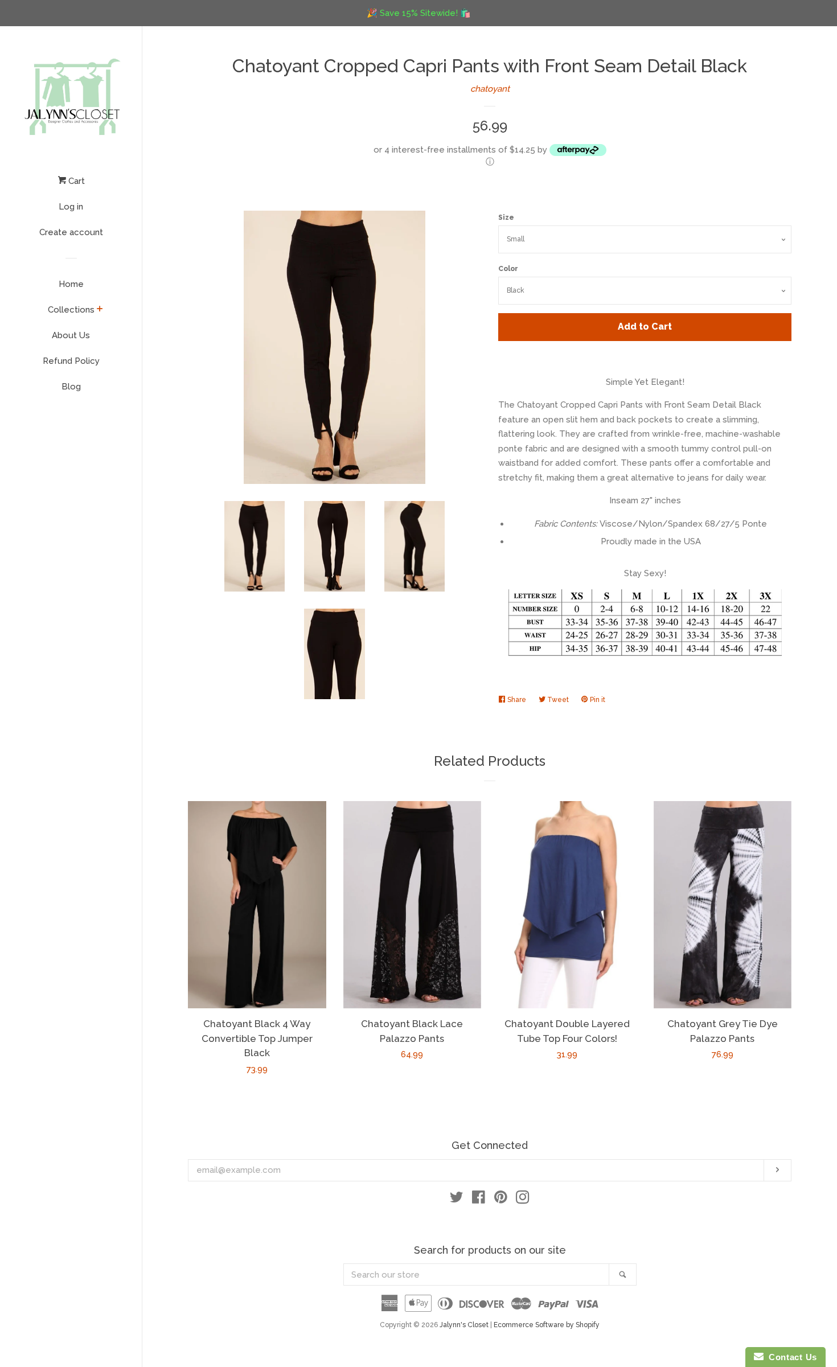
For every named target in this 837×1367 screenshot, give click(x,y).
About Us (71, 335)
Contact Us (790, 1357)
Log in (71, 207)
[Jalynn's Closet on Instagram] (523, 1199)
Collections (71, 310)
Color (508, 269)
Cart (75, 181)
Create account (71, 232)
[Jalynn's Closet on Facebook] (478, 1199)
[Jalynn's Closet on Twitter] (456, 1199)
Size (506, 217)
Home (71, 284)
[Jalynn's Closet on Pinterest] (501, 1199)
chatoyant (490, 89)
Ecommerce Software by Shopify (547, 1325)
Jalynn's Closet (464, 1325)
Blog (71, 386)
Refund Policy (71, 361)
